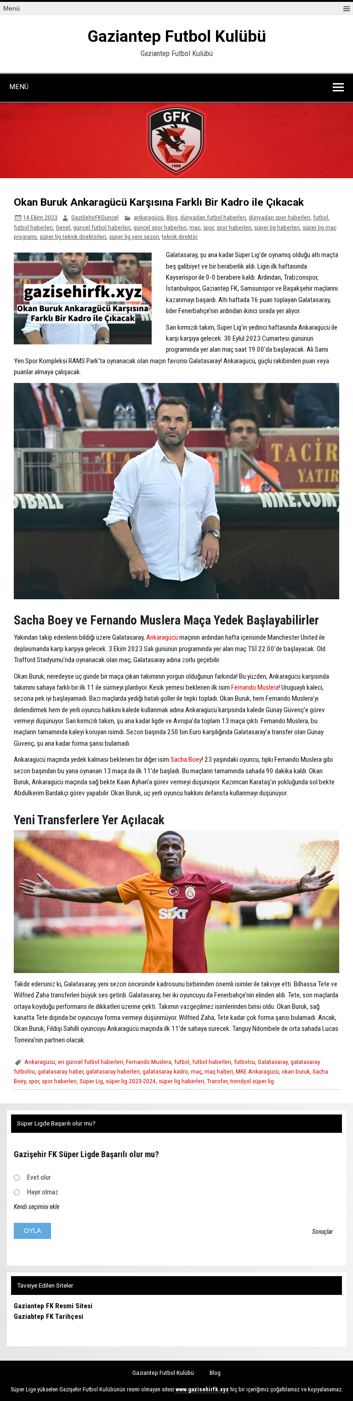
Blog (171, 217)
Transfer (217, 1081)
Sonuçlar (322, 1231)
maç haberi (219, 1071)
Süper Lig (91, 1081)
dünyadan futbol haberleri (213, 217)
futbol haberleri (33, 227)
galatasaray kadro (165, 1071)
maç (194, 227)
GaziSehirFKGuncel (95, 217)
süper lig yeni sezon (134, 236)
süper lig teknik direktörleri (73, 236)
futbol (320, 217)
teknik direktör (180, 236)
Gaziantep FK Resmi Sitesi (53, 1306)
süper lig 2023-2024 (131, 1081)
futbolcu (244, 1061)
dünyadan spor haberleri (279, 217)
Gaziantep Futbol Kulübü (176, 36)
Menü (11, 8)
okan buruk (296, 1071)
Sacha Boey (186, 759)
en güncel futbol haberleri (90, 1061)
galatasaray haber (60, 1071)
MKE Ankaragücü (257, 1071)
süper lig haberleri (277, 227)
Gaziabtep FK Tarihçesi (48, 1316)
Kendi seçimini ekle (36, 1206)
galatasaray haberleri (113, 1071)
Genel (63, 227)
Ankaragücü (162, 637)
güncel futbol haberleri (102, 227)
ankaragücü (149, 217)
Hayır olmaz (42, 1192)
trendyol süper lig (252, 1081)
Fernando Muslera (255, 687)
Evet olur (39, 1177)
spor (208, 227)
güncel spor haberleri (160, 227)
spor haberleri (233, 227)
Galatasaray (273, 1061)
